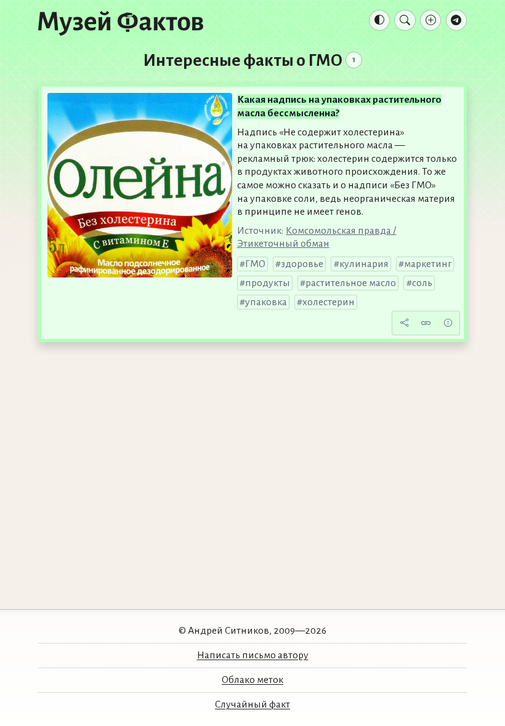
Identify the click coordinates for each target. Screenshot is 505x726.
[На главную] (120, 23)
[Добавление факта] (430, 20)
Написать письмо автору (253, 655)
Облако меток (252, 679)
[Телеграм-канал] (456, 20)
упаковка (266, 302)
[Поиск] (404, 20)
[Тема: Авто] (379, 20)
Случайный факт (252, 704)
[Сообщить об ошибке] (448, 323)
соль (422, 283)
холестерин (328, 302)
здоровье (302, 263)
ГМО (255, 263)
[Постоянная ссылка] (426, 323)
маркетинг (427, 263)
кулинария (364, 263)
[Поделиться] (404, 323)
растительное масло (350, 283)
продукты (267, 283)
